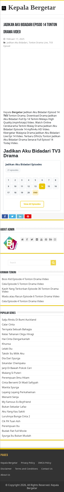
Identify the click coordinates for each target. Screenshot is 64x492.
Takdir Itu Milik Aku (13, 353)
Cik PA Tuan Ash (11, 421)
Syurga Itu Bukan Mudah (16, 435)
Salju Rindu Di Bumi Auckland (19, 319)
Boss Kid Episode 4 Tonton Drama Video (25, 279)
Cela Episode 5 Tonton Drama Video (23, 284)
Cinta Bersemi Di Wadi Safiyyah (20, 382)
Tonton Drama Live (38, 42)
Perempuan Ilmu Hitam (15, 377)
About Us (5, 474)
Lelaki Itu (7, 348)
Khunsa (6, 344)
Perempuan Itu (11, 426)
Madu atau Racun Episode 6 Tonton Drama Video (30, 296)
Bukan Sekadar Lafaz (14, 406)
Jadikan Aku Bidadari (17, 42)
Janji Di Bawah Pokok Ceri (17, 368)
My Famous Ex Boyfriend (16, 402)
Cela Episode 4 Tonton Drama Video (23, 301)
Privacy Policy (28, 462)
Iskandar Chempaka (13, 363)
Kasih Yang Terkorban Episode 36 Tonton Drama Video (30, 290)
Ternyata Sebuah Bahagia (17, 329)
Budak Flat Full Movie (14, 431)
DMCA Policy (44, 462)
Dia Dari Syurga (11, 358)
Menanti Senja (10, 397)
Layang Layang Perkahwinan (18, 392)
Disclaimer (6, 468)
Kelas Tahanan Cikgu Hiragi (18, 334)
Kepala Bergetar (32, 7)
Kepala (13, 112)
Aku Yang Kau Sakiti (13, 411)
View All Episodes (32, 204)
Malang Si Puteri (11, 373)
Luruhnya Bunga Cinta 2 (16, 416)
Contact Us (47, 468)
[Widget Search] (53, 262)
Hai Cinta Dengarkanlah (16, 339)
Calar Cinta (8, 324)
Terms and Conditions (26, 468)
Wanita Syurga (10, 387)
